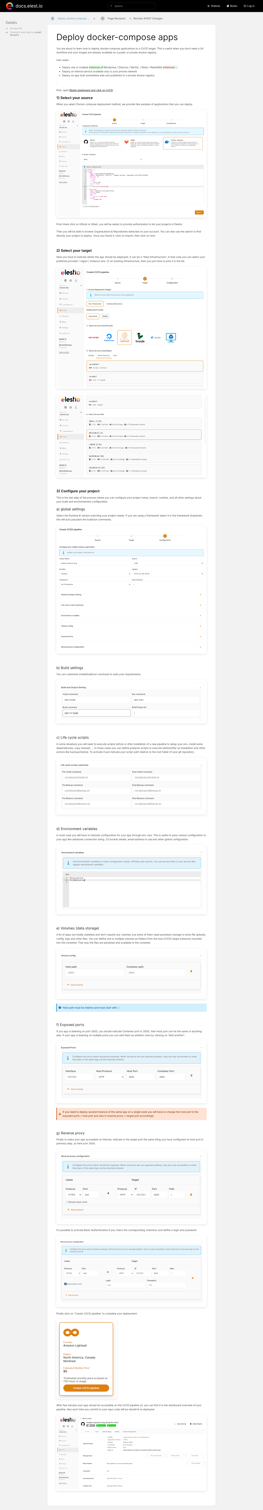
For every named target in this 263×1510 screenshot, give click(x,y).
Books (233, 5)
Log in (250, 5)
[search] (131, 6)
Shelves (215, 5)
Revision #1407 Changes (147, 18)
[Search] (111, 6)
